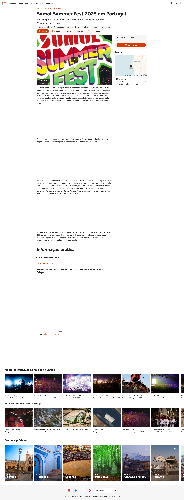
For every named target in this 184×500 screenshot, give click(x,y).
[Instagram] (69, 490)
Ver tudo (44, 81)
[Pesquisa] (171, 3)
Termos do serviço (114, 496)
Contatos (75, 496)
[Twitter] (82, 490)
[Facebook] (76, 490)
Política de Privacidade (99, 496)
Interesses (23, 3)
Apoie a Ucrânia (85, 496)
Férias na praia (59, 27)
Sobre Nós (67, 496)
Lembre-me (132, 45)
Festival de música (44, 27)
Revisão (80, 31)
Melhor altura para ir (49, 8)
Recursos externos (48, 257)
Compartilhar (95, 31)
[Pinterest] (89, 490)
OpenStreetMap (136, 75)
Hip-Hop (85, 27)
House (77, 27)
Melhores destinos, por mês (42, 3)
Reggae (94, 27)
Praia (108, 27)
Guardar (44, 31)
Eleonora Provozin (51, 334)
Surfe (69, 27)
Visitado (57, 31)
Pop (102, 27)
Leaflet (128, 75)
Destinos (12, 3)
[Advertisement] (74, 119)
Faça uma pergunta (45, 263)
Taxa (69, 31)
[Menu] (178, 3)
